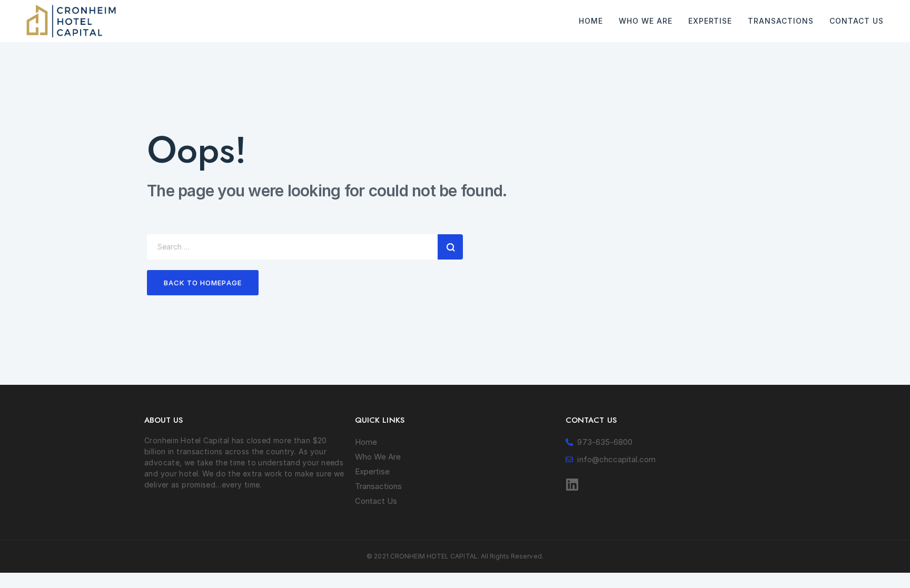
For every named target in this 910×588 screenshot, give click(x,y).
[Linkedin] (572, 484)
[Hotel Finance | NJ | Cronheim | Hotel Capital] (71, 21)
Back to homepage (203, 282)
